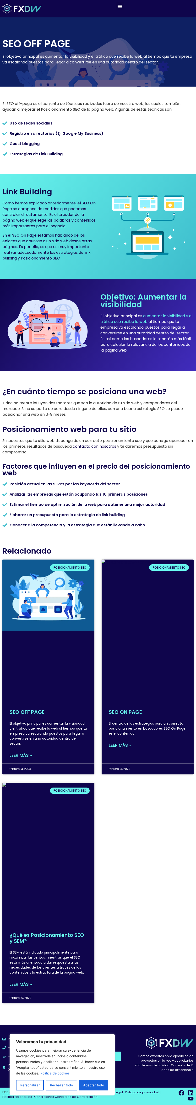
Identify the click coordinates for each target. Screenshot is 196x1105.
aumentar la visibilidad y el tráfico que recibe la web (146, 318)
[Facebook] (181, 1093)
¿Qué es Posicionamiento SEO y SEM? (47, 938)
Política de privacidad (142, 1092)
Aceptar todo (93, 1085)
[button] (120, 6)
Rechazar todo (61, 1085)
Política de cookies (55, 1073)
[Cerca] (110, 1038)
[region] (62, 1064)
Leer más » (21, 755)
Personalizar (30, 1085)
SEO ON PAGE (125, 712)
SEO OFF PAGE (27, 712)
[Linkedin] (191, 1093)
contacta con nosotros (94, 446)
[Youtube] (191, 1098)
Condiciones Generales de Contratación (66, 1097)
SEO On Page (24, 235)
